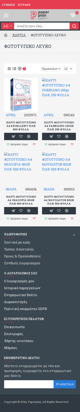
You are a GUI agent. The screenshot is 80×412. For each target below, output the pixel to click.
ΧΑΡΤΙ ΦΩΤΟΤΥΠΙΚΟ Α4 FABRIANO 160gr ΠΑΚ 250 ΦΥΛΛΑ (59, 126)
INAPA (11, 189)
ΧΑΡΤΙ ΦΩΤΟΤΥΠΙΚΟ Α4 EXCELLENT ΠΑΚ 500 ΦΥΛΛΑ (21, 126)
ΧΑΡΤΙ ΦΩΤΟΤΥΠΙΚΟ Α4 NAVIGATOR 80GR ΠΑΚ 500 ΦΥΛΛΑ (59, 200)
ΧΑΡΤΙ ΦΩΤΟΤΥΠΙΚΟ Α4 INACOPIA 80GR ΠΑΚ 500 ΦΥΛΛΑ (21, 200)
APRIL (11, 115)
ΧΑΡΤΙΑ (19, 35)
